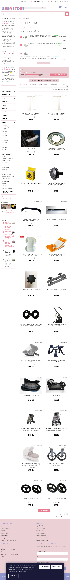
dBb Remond (6, 179)
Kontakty (3, 530)
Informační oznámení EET (42, 538)
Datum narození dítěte (43, 562)
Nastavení (13, 576)
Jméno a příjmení (41, 556)
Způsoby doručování (41, 528)
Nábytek (5, 108)
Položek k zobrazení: (59, 74)
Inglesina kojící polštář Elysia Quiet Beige (45, 43)
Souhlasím (56, 567)
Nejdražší (33, 84)
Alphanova (6, 152)
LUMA (4, 133)
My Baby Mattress (8, 176)
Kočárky (10, 14)
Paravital (6, 149)
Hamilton (6, 181)
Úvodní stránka (3, 14)
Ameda (5, 169)
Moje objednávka (40, 526)
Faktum (5, 140)
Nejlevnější (23, 84)
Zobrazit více (42, 63)
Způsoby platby (40, 530)
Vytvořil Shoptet (65, 576)
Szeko (5, 165)
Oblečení (5, 112)
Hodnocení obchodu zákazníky (8, 540)
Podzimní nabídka (8, 158)
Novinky (3, 538)
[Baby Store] (13, 8)
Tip (36, 72)
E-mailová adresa (41, 551)
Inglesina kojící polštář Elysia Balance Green (40, 57)
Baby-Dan (3, 549)
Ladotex (5, 162)
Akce (23, 72)
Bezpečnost (32, 14)
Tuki (4, 183)
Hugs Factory (7, 174)
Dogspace (5, 115)
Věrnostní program (40, 533)
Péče (42, 14)
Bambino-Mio (14, 554)
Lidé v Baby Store (5, 528)
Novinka (30, 72)
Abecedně (54, 84)
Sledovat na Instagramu (10, 211)
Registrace (60, 1)
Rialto (5, 156)
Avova (5, 145)
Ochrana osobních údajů (42, 540)
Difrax (5, 142)
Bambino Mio (6, 138)
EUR (68, 1)
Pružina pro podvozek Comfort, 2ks (43, 35)
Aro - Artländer (8, 154)
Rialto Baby (6, 160)
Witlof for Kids (7, 188)
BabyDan (5, 135)
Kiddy (4, 128)
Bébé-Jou (5, 131)
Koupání (4, 105)
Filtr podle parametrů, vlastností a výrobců (43, 80)
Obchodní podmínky (41, 535)
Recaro (5, 186)
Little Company (7, 172)
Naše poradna (4, 533)
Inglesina (6, 125)
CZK (65, 1)
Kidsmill (5, 147)
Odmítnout (44, 567)
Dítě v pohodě (4, 535)
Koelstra (6, 167)
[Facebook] (2, 1)
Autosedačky (21, 14)
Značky (4, 122)
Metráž (4, 119)
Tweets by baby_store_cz (6, 197)
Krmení (50, 14)
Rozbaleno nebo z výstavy (8, 192)
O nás (57, 14)
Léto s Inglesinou (8, 127)
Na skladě (25, 69)
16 (67, 84)
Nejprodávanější (43, 84)
